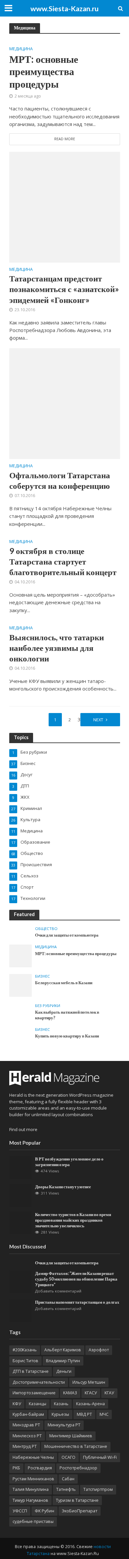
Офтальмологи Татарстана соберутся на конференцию (59, 480)
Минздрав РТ (26, 1425)
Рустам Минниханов (33, 1479)
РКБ (16, 1468)
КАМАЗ (70, 1393)
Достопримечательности (39, 1382)
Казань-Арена (90, 1404)
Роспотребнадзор (78, 1468)
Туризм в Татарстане (77, 1500)
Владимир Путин (63, 1361)
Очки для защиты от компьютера (67, 935)
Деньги (63, 1371)
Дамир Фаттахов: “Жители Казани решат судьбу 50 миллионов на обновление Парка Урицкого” (76, 1279)
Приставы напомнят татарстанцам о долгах (77, 1302)
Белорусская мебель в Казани (63, 982)
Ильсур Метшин (88, 1382)
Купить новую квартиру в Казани (67, 1035)
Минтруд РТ (25, 1446)
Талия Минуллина (31, 1489)
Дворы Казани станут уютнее (63, 1186)
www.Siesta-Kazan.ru (64, 8)
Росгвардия (40, 1468)
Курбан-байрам (28, 1414)
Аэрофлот (99, 1350)
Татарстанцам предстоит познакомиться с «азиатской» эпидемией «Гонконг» (64, 289)
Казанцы (37, 1404)
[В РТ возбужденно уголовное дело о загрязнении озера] (20, 1167)
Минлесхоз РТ (27, 1436)
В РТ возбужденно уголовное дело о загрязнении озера (69, 1162)
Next (98, 720)
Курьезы (60, 1414)
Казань (61, 1404)
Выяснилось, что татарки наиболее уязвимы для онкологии (56, 647)
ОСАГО (68, 1457)
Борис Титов (25, 1361)
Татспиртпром (98, 1489)
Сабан (68, 1479)
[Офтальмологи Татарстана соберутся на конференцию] (64, 403)
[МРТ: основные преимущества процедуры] (20, 955)
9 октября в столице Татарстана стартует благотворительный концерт (62, 561)
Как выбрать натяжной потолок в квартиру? (67, 1015)
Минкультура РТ (64, 1425)
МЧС (104, 1414)
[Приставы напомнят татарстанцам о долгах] (20, 1310)
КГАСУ (91, 1393)
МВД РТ (84, 1414)
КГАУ (109, 1393)
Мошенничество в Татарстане (75, 1446)
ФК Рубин (44, 1511)
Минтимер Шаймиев (70, 1436)
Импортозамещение (34, 1393)
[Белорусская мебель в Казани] (20, 985)
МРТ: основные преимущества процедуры (43, 71)
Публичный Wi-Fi (100, 1457)
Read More (64, 139)
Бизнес (42, 976)
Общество (46, 928)
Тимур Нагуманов (30, 1500)
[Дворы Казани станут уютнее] (20, 1195)
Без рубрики (47, 1005)
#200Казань (25, 1350)
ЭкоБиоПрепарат (79, 1511)
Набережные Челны (33, 1457)
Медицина (21, 49)
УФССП (20, 1511)
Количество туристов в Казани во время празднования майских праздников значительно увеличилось (73, 1220)
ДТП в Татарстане (31, 1371)
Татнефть (66, 1489)
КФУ (17, 1404)
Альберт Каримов (62, 1350)
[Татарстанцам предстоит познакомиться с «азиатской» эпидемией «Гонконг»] (64, 206)
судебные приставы (33, 1521)
